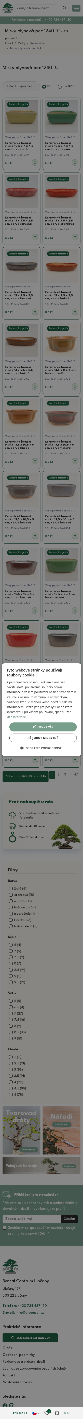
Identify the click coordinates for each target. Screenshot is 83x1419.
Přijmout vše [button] (43, 727)
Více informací (16, 717)
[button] (41, 748)
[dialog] (41, 709)
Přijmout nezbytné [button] (43, 738)
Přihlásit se (20, 1413)
